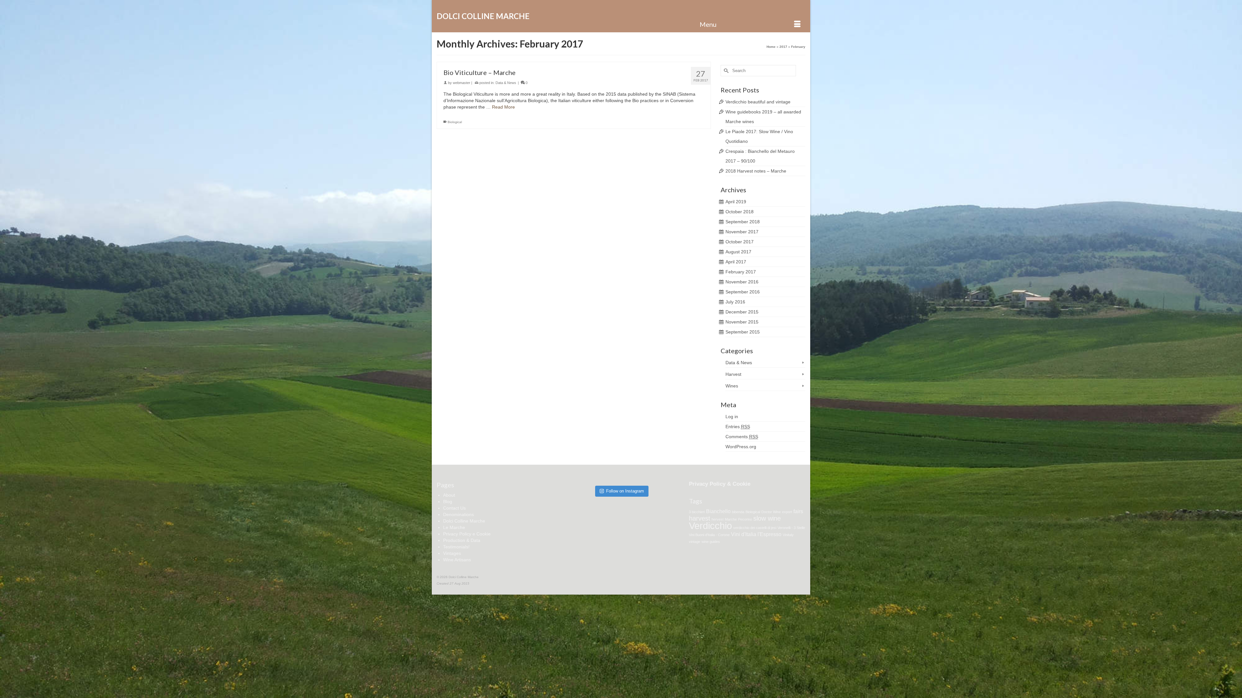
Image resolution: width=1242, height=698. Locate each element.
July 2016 (735, 301)
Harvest (733, 374)
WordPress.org (740, 446)
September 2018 (742, 221)
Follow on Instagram (625, 491)
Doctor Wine (771, 512)
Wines (731, 385)
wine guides (711, 542)
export (787, 512)
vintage (694, 542)
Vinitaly (788, 535)
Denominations (458, 514)
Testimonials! (456, 546)
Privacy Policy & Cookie (719, 484)
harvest (699, 518)
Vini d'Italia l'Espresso (756, 534)
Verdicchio (710, 525)
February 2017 (740, 271)
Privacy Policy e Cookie (467, 533)
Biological (455, 122)
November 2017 (741, 231)
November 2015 (741, 321)
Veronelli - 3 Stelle (791, 528)
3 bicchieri (697, 512)
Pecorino (745, 519)
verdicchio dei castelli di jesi (754, 528)
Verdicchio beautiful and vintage (757, 101)
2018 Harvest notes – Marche (755, 171)
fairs (798, 511)
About (449, 495)
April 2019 (735, 201)
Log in (731, 416)
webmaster (461, 83)
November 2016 (741, 281)
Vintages (452, 553)
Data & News (506, 83)
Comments (741, 436)
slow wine (767, 518)
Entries (737, 426)
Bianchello (718, 511)
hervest (718, 519)
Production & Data (461, 540)
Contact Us (454, 508)
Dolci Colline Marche (483, 16)
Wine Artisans (457, 559)
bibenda (738, 512)
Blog (447, 501)
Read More (503, 107)
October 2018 (739, 211)
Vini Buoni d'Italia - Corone (709, 535)
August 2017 (738, 251)
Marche (731, 519)
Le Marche (454, 527)
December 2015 (741, 311)
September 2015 (742, 331)
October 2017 (739, 241)
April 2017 (735, 261)
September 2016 (742, 291)
